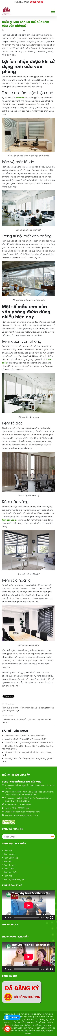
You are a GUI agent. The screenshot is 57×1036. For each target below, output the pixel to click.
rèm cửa (25, 1013)
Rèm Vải (8, 850)
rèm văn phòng (27, 1016)
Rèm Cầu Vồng (11, 857)
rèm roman (40, 1016)
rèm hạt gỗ (42, 1027)
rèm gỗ (33, 1013)
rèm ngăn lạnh (20, 1027)
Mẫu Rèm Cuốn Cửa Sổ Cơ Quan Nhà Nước (25, 735)
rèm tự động (25, 1025)
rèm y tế (32, 1027)
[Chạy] (5, 917)
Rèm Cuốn (9, 868)
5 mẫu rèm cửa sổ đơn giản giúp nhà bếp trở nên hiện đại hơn (27, 720)
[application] (28, 905)
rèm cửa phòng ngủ (40, 1019)
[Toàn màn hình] (51, 917)
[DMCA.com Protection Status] (8, 822)
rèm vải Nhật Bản (36, 1030)
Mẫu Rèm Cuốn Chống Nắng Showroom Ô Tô (25, 739)
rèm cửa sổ (36, 1022)
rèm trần (15, 1025)
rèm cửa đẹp (24, 1022)
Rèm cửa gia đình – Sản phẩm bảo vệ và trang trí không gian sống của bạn (28, 709)
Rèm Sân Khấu (10, 872)
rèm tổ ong (37, 1025)
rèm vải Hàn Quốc (19, 1030)
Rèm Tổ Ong (9, 854)
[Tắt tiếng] (47, 917)
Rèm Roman (9, 865)
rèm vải (40, 1013)
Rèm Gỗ (7, 861)
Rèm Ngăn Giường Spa (14, 879)
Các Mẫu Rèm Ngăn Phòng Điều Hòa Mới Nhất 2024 (29, 742)
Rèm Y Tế (8, 875)
